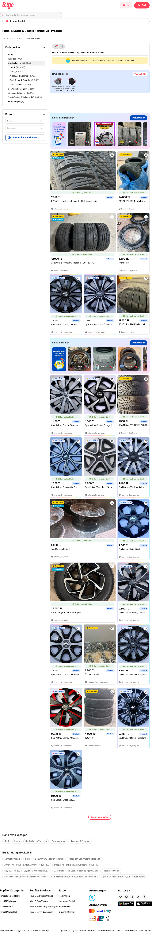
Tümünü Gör (140, 74)
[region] (100, 84)
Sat (144, 5)
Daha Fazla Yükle (100, 817)
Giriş (126, 5)
